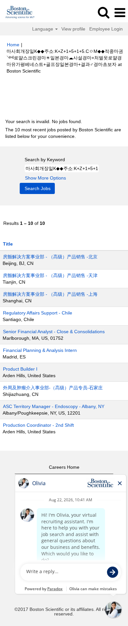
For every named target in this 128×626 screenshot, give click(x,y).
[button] (120, 12)
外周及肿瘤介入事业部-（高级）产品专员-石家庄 (53, 387)
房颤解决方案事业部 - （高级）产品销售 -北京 (50, 256)
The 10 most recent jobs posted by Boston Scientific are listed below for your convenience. (63, 133)
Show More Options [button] (45, 178)
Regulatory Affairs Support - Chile (37, 312)
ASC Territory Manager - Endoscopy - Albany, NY (53, 406)
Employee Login (106, 29)
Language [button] (43, 29)
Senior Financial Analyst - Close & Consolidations (54, 331)
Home (13, 44)
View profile (73, 29)
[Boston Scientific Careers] (17, 12)
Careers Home (64, 467)
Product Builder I (20, 369)
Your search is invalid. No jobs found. (43, 121)
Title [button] (8, 244)
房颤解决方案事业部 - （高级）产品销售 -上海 (50, 294)
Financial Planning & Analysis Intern (40, 350)
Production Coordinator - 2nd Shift (38, 425)
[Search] (103, 12)
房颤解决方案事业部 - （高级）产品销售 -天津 (50, 275)
